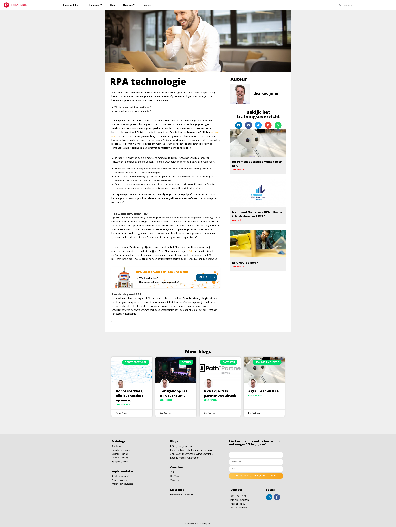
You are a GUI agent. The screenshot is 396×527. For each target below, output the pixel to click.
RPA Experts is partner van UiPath (220, 393)
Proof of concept (119, 479)
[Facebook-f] (277, 497)
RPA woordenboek (245, 262)
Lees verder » (238, 169)
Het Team (174, 476)
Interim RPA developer (122, 483)
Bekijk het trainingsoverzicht (258, 114)
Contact (147, 5)
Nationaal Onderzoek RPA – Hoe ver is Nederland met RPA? (258, 214)
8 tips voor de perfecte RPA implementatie (191, 453)
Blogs (174, 441)
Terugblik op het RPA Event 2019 (173, 393)
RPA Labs (116, 446)
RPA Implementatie (120, 476)
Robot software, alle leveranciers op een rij (129, 395)
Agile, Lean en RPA (263, 391)
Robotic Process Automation (184, 457)
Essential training (119, 453)
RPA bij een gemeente (181, 446)
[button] (238, 125)
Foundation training (120, 450)
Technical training (119, 457)
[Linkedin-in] (269, 497)
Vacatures (175, 479)
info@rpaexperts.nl (239, 499)
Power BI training (119, 461)
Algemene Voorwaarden (182, 494)
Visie (172, 472)
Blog (112, 5)
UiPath (190, 251)
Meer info (206, 277)
